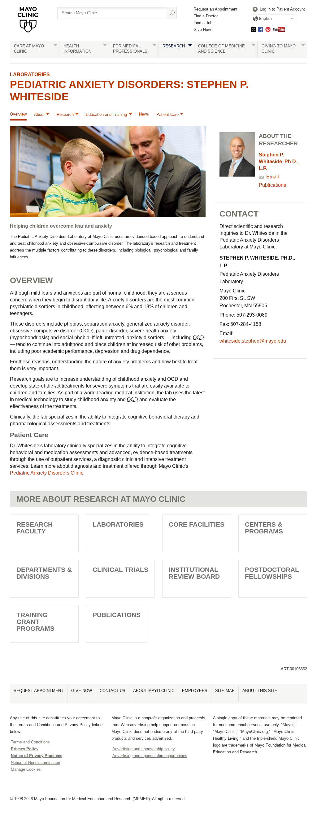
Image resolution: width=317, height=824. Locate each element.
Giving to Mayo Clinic (279, 49)
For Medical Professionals (130, 49)
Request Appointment (38, 690)
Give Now (202, 29)
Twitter (253, 29)
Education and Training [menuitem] (106, 114)
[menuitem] (278, 9)
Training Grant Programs (35, 621)
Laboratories (30, 74)
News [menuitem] (144, 114)
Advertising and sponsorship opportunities (149, 755)
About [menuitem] (39, 114)
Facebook (260, 29)
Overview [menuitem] (18, 114)
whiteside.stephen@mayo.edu (252, 341)
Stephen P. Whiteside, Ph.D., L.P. (278, 161)
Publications (272, 185)
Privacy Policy (24, 749)
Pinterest (268, 29)
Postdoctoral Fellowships (272, 573)
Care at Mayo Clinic (29, 49)
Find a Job (202, 22)
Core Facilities (196, 524)
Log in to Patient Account (282, 9)
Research (174, 46)
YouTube (279, 29)
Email (272, 176)
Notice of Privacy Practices (36, 755)
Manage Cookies (26, 769)
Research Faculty (34, 528)
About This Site (259, 690)
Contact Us (112, 690)
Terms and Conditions (30, 742)
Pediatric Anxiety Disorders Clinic (46, 473)
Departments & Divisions (44, 573)
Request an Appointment (215, 9)
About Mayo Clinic (153, 690)
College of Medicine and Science (221, 49)
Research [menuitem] (65, 114)
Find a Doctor (205, 16)
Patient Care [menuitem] (167, 114)
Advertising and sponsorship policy (143, 749)
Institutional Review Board (194, 573)
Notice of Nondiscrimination (35, 762)
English (265, 18)
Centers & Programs (264, 528)
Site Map (225, 690)
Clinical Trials (120, 569)
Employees (194, 690)
